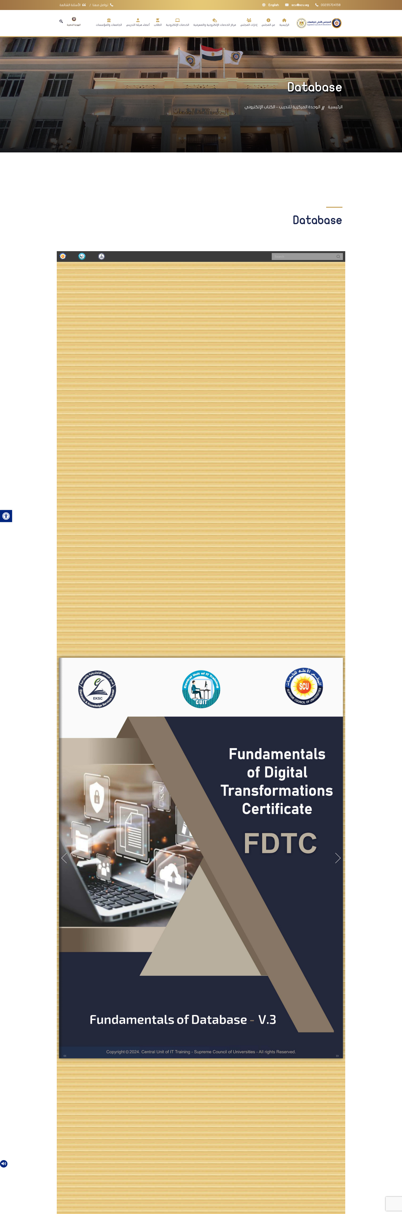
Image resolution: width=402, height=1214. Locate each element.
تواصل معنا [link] (101, 5)
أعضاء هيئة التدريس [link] (138, 24)
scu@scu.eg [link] (300, 5)
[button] (61, 21)
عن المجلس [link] (268, 24)
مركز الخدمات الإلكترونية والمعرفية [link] (214, 24)
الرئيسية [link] (284, 24)
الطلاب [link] (158, 24)
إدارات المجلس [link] (248, 24)
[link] (6, 516)
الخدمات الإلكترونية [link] (177, 24)
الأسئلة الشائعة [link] (70, 5)
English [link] (273, 5)
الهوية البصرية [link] (74, 25)
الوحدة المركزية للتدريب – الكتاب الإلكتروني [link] (282, 107)
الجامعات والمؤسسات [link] (109, 24)
